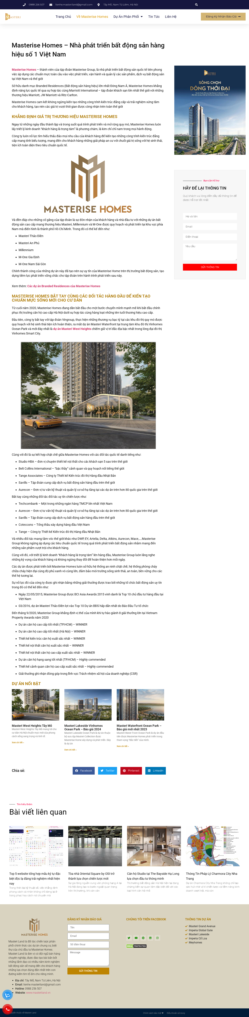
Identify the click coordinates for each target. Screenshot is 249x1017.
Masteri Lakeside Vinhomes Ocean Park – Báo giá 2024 (83, 727)
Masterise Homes (24, 69)
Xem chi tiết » (18, 742)
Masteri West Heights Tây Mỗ (32, 725)
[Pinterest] (143, 938)
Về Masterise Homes (92, 17)
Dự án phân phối (126, 17)
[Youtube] (136, 938)
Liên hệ (171, 17)
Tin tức (154, 17)
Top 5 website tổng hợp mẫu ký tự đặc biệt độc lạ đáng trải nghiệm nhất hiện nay (34, 878)
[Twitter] (129, 938)
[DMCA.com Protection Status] (136, 947)
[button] (196, 4)
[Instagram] (157, 938)
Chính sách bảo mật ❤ (153, 1013)
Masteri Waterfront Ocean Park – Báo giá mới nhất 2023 (139, 727)
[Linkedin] (150, 938)
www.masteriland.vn (38, 992)
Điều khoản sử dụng (176, 1013)
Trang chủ (63, 17)
